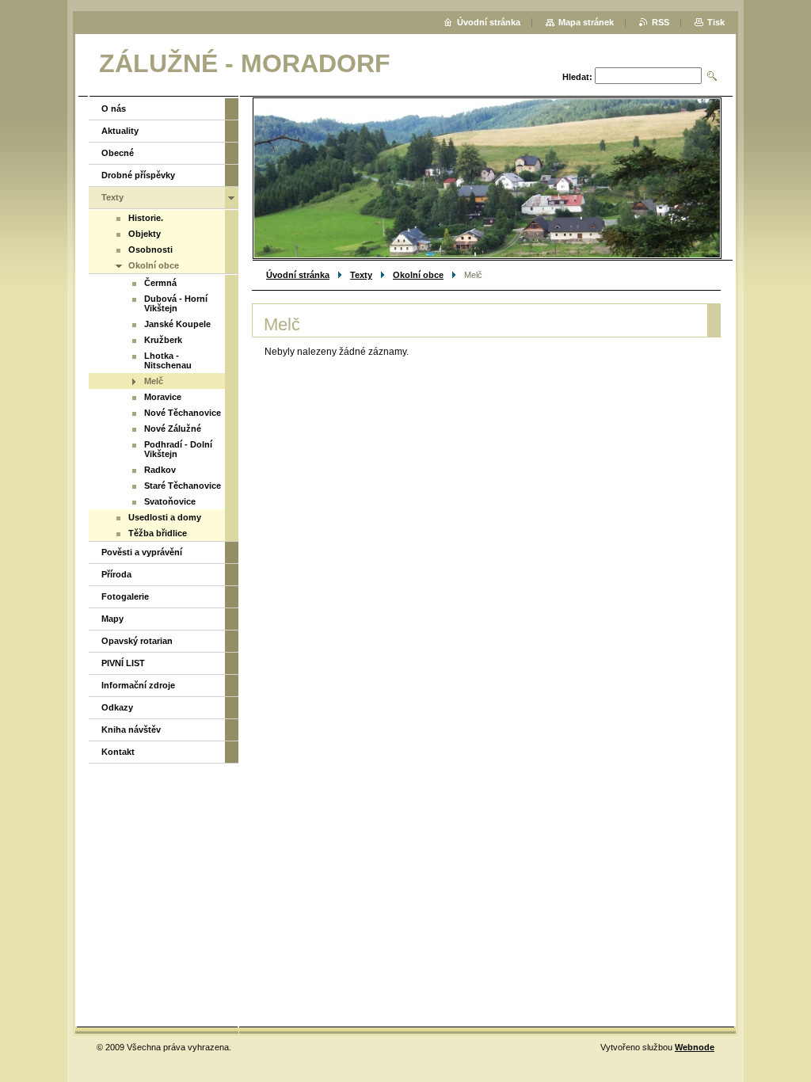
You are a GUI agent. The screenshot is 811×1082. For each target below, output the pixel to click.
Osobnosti (150, 249)
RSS (660, 22)
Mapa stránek (586, 22)
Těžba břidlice (157, 533)
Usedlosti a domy (164, 517)
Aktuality (120, 130)
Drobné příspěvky (138, 175)
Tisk (716, 22)
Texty (361, 275)
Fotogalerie (125, 596)
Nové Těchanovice (182, 412)
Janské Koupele (177, 324)
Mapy (112, 618)
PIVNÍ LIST (123, 663)
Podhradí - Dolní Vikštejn (178, 449)
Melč (153, 381)
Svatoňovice (170, 501)
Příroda (116, 574)
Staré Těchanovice (182, 485)
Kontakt (118, 751)
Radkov (160, 469)
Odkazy (117, 707)
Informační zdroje (138, 685)
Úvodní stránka (297, 275)
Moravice (162, 397)
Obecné (117, 153)
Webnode (694, 1047)
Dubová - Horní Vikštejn (176, 303)
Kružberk (163, 340)
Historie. (145, 218)
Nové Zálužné (172, 428)
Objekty (144, 233)
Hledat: (577, 77)
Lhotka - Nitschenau (168, 360)
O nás (113, 108)
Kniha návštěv (131, 729)
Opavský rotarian (137, 641)
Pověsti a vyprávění (141, 552)
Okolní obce (418, 275)
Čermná (160, 283)
